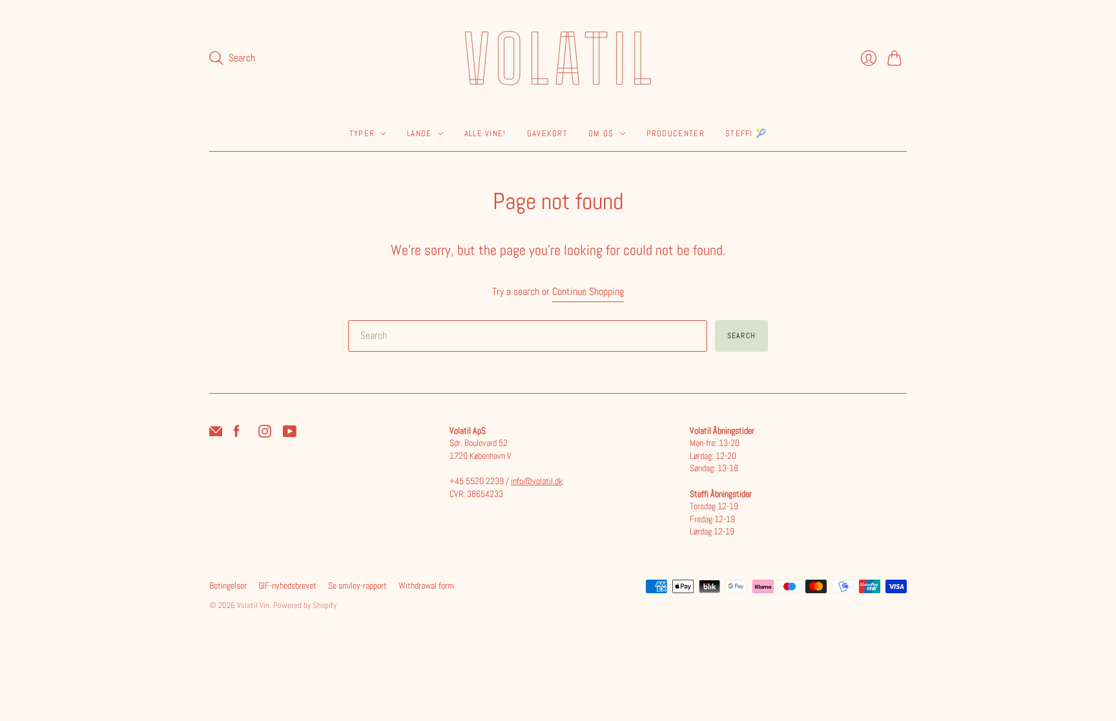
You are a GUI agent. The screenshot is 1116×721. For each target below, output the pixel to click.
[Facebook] (237, 434)
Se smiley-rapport (357, 585)
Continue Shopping (588, 291)
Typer (362, 133)
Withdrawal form (426, 585)
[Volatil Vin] (558, 58)
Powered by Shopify (304, 605)
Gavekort (547, 133)
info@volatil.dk (537, 481)
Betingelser (228, 585)
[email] (215, 434)
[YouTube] (289, 434)
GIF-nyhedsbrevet (287, 585)
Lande (419, 133)
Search (741, 335)
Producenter (675, 133)
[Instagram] (264, 434)
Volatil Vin (253, 605)
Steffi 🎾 (746, 133)
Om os (601, 133)
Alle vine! (485, 133)
